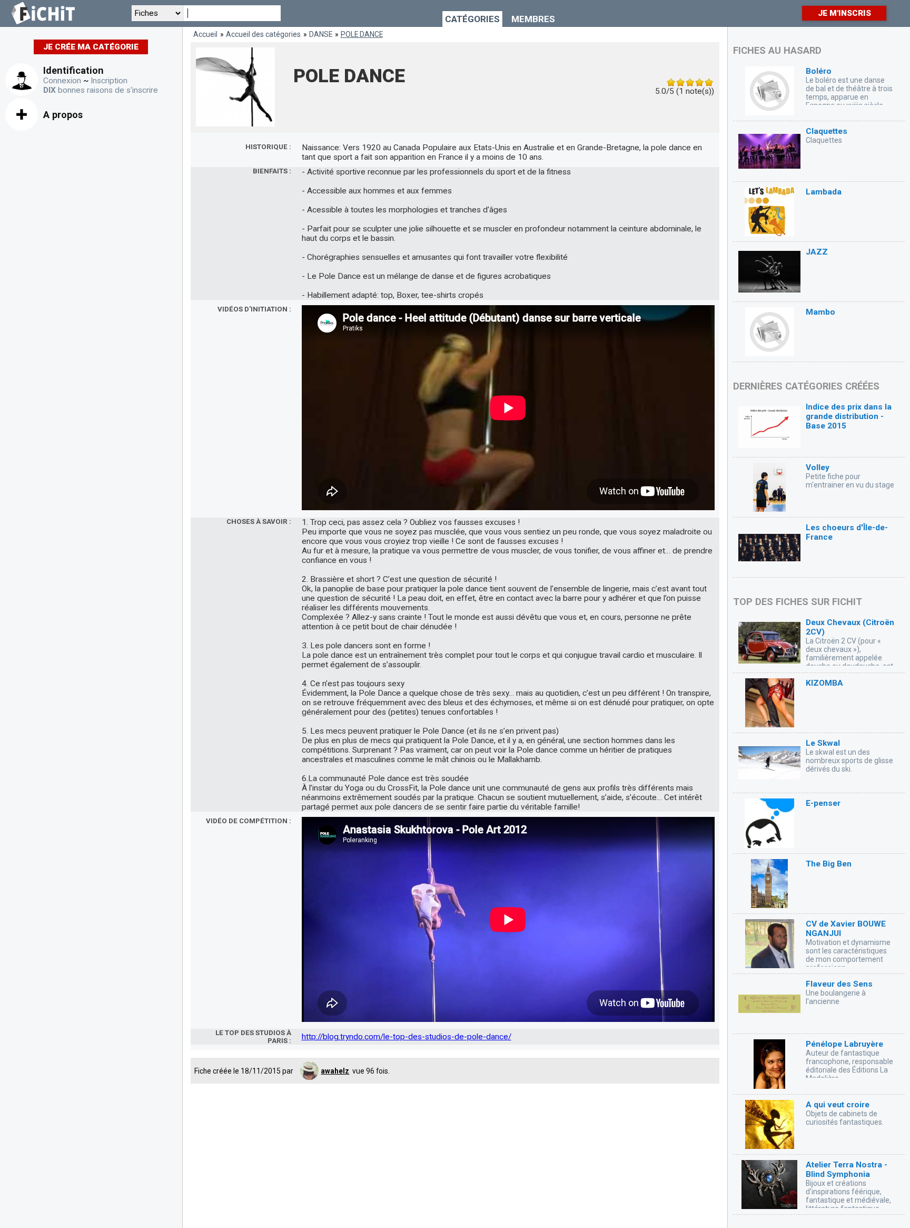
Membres (533, 19)
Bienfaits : (272, 171)
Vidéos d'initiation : (254, 309)
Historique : (268, 147)
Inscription (109, 80)
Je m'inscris (844, 13)
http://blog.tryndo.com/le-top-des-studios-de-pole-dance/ (406, 1036)
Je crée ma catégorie (91, 47)
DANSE (320, 34)
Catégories (472, 19)
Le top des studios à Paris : (253, 1037)
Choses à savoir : (258, 521)
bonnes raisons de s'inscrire (100, 90)
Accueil (205, 34)
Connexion (62, 80)
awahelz (335, 1071)
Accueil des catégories (263, 34)
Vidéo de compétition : (248, 821)
